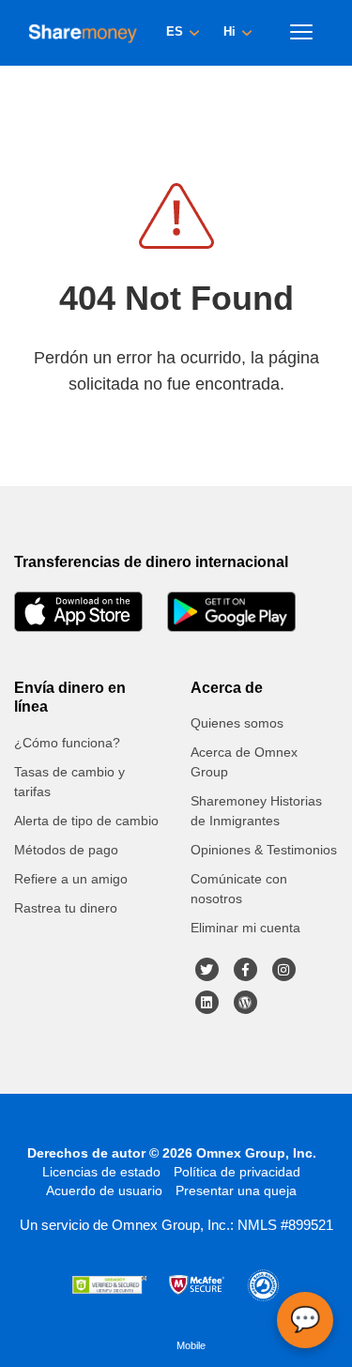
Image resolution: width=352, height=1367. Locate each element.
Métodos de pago (66, 849)
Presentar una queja (236, 1190)
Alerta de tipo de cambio (86, 820)
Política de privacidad (237, 1171)
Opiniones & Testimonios (264, 849)
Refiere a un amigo (71, 878)
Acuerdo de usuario (104, 1190)
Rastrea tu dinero (65, 907)
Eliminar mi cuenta (245, 927)
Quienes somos (237, 722)
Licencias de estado (101, 1171)
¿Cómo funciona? (67, 742)
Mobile (191, 1345)
